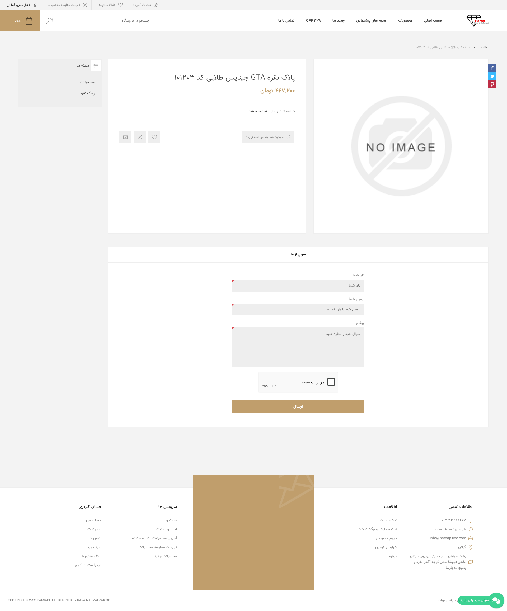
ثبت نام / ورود (142, 5)
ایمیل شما (356, 299)
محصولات (87, 83)
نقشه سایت (388, 520)
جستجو (171, 520)
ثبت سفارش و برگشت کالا (378, 529)
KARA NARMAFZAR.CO (93, 600)
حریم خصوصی (386, 538)
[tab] (298, 255)
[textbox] (107, 20)
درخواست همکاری (88, 565)
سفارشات (94, 529)
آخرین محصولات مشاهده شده (154, 538)
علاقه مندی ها (90, 556)
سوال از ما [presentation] (298, 255)
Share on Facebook (492, 68)
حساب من (93, 520)
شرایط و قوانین (386, 547)
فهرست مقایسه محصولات (64, 5)
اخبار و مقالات (166, 529)
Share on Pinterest (492, 84)
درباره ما (391, 556)
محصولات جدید (165, 556)
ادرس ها (94, 538)
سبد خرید (94, 547)
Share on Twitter (492, 76)
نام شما (358, 275)
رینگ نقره (87, 94)
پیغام (360, 323)
